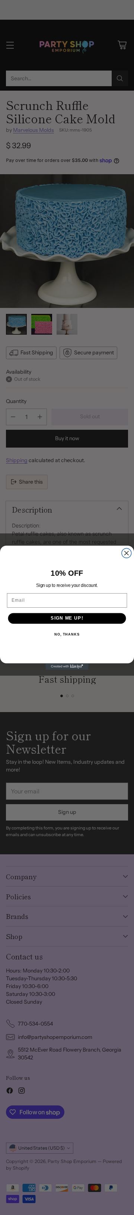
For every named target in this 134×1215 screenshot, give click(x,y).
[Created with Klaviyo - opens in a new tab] (66, 666)
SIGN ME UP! (67, 618)
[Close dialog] (126, 553)
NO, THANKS (67, 634)
